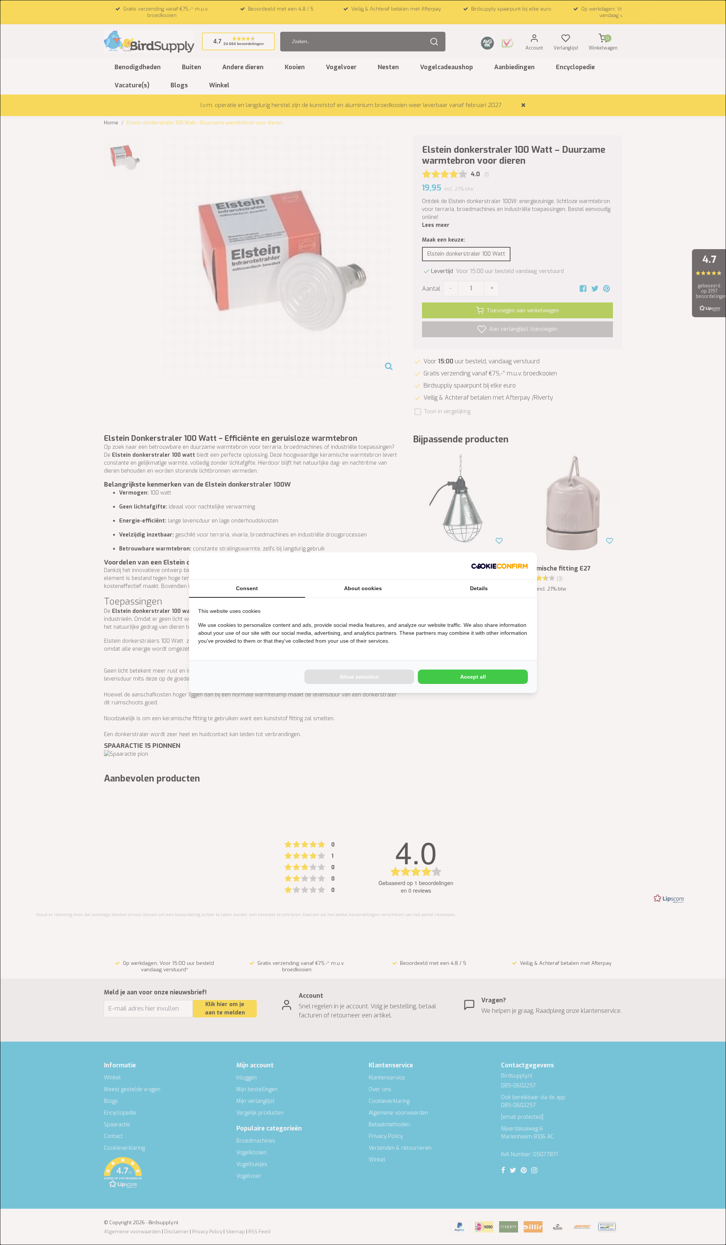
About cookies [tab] (363, 588)
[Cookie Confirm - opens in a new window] (499, 566)
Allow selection (359, 677)
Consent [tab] (247, 588)
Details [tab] (479, 588)
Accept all (473, 677)
